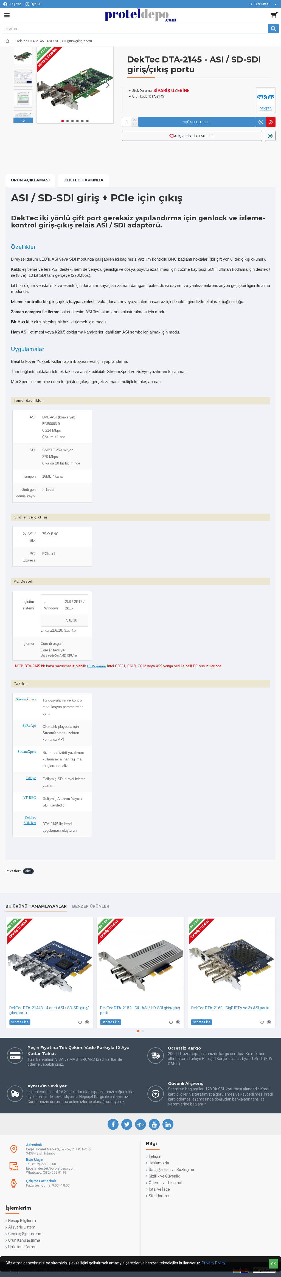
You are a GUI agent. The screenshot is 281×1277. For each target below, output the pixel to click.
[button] (42, 85)
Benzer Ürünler (90, 906)
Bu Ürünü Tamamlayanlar (36, 906)
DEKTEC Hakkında (83, 180)
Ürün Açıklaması (30, 180)
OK (273, 1264)
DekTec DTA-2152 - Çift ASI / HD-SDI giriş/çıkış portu (140, 1010)
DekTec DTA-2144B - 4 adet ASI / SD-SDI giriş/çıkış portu (49, 1010)
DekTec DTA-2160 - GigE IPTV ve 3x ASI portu (230, 1008)
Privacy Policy (213, 1263)
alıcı (28, 871)
